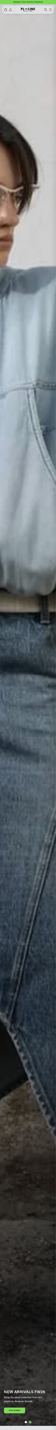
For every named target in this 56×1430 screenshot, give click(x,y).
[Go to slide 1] (26, 1422)
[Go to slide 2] (30, 1422)
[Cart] (5, 10)
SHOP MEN (13, 1410)
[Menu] (50, 9)
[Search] (45, 10)
